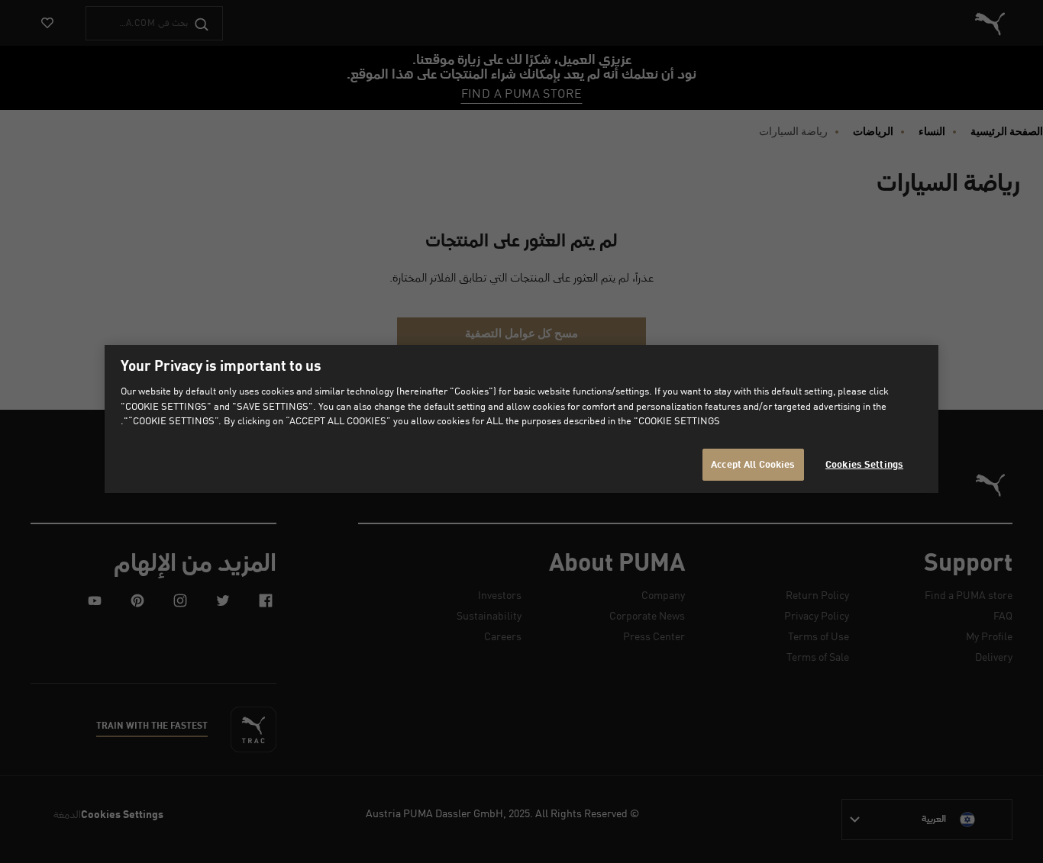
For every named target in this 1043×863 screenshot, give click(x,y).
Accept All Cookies (753, 464)
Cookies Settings (864, 464)
